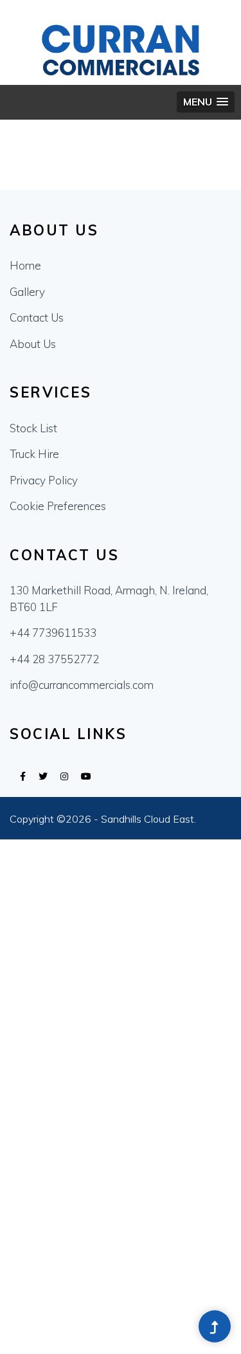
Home (25, 265)
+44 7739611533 (53, 632)
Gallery (27, 291)
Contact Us (37, 317)
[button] (206, 102)
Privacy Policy (44, 480)
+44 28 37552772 (54, 659)
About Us (33, 344)
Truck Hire (34, 454)
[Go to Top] (214, 1328)
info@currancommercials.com (82, 684)
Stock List (33, 428)
